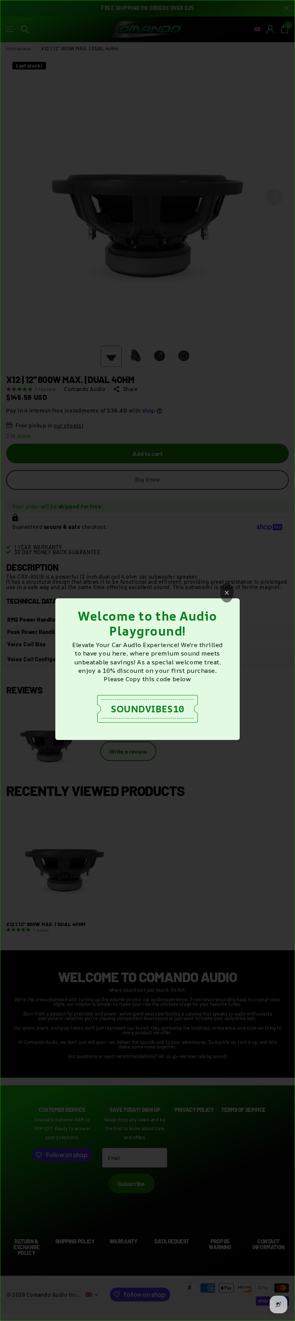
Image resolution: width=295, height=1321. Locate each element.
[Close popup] (227, 593)
